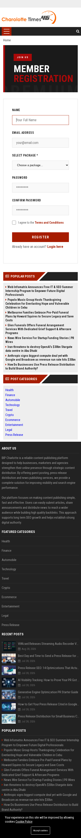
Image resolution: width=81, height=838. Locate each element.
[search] (77, 31)
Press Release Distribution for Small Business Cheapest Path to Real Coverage (48, 716)
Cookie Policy (24, 821)
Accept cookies (40, 830)
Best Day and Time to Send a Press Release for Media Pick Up (48, 656)
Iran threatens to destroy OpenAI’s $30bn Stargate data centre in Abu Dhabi (38, 348)
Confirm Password (26, 200)
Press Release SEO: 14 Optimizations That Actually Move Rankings (48, 668)
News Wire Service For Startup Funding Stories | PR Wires (39, 340)
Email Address (23, 132)
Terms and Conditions (49, 222)
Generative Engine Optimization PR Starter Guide (48, 692)
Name (16, 110)
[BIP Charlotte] (29, 17)
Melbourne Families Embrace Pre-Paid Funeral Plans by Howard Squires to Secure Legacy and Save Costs (39, 316)
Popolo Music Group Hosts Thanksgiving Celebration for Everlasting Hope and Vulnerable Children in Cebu (37, 303)
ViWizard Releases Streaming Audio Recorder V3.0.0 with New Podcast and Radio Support (48, 644)
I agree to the (41, 222)
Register (40, 237)
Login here (55, 247)
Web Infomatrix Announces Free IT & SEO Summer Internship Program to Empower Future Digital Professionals (39, 290)
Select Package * (25, 155)
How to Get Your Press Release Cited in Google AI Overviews (48, 704)
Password (19, 177)
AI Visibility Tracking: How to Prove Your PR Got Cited (48, 680)
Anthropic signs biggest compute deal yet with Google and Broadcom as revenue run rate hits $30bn (40, 357)
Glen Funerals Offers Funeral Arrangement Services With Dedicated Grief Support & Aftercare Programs (38, 329)
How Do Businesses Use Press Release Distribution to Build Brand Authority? (40, 366)
